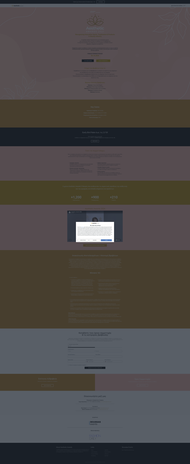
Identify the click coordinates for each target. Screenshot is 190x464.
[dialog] (95, 232)
